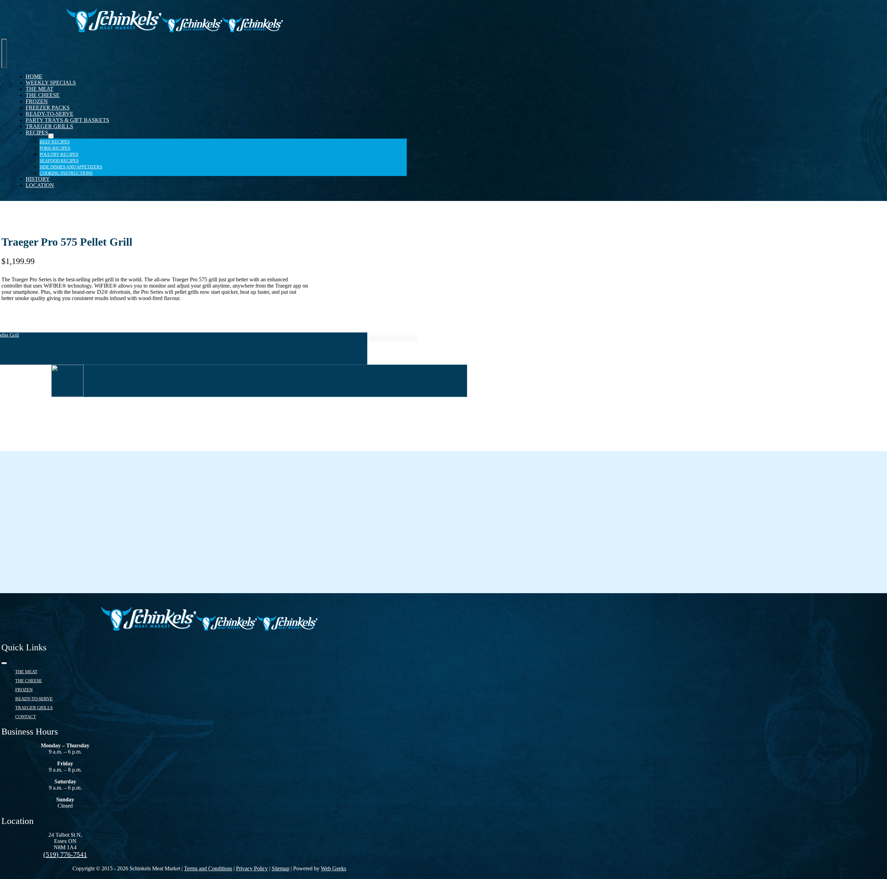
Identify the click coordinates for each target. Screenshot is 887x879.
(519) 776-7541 (65, 854)
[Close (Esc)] (879, 7)
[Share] (864, 7)
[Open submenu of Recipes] (51, 136)
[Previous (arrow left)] (12, 439)
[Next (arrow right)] (875, 439)
